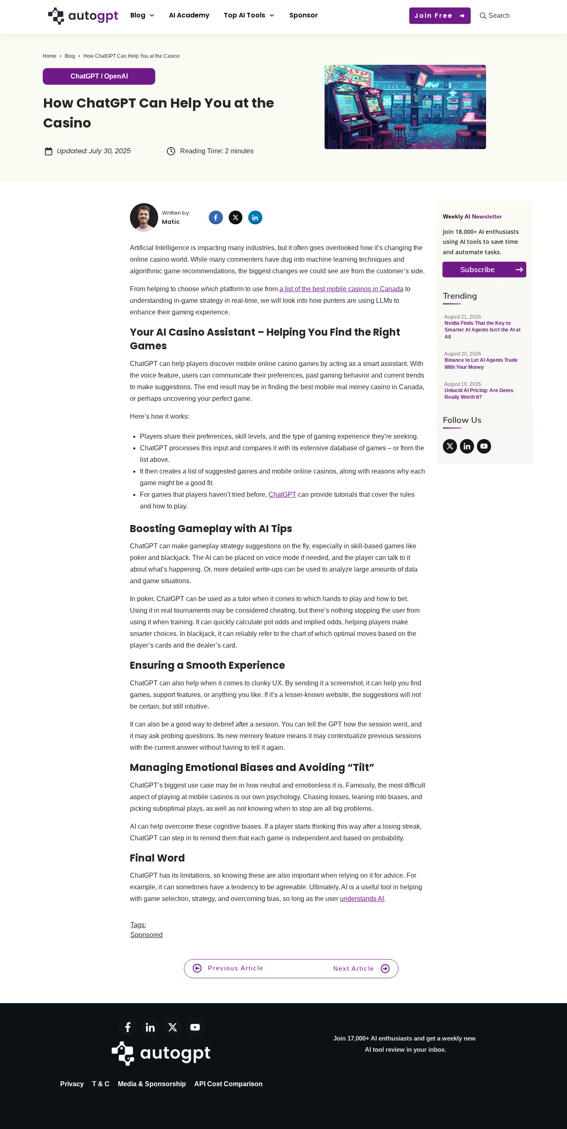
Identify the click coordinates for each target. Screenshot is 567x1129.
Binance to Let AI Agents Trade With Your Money (484, 365)
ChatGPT (282, 494)
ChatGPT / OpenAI (99, 76)
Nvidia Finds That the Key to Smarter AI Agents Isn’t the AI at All (484, 331)
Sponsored (146, 934)
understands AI (362, 898)
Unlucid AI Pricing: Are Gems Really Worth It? (484, 395)
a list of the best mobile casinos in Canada (341, 288)
